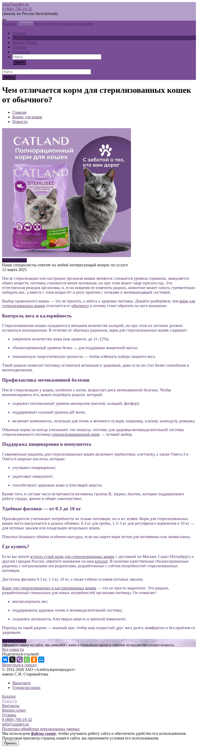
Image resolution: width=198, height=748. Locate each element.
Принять (10, 743)
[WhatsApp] (27, 659)
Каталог (10, 23)
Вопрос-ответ (14, 710)
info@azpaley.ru (15, 4)
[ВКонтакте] (5, 659)
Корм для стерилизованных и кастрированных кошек (49, 588)
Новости (25, 23)
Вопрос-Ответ (46, 23)
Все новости (13, 649)
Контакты (84, 23)
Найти (19, 62)
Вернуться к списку (19, 665)
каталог (101, 561)
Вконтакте (21, 683)
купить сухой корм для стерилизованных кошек (72, 556)
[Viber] (19, 659)
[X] (12, 659)
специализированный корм (76, 434)
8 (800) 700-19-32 (17, 9)
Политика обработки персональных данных (41, 729)
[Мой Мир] (41, 659)
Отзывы (67, 23)
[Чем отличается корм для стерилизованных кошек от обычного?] (66, 255)
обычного (80, 305)
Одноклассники (26, 687)
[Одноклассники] (34, 659)
